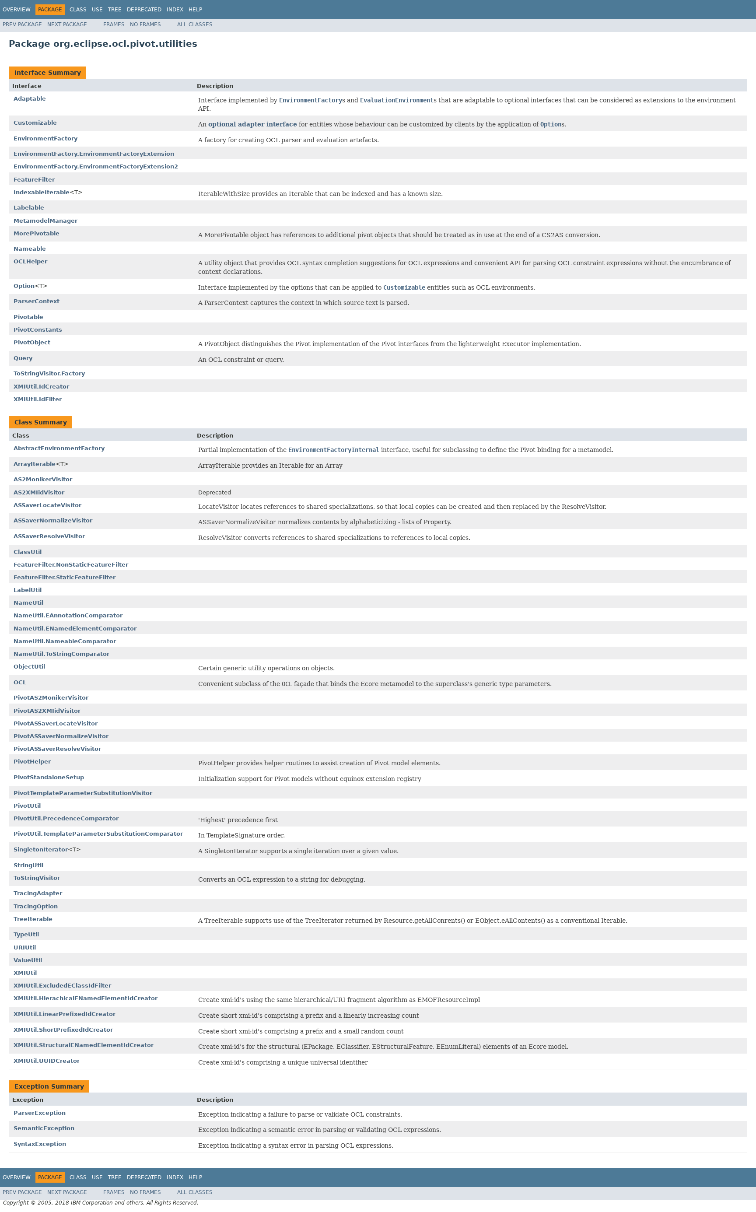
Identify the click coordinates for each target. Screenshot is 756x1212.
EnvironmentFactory (45, 138)
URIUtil (25, 947)
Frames (114, 24)
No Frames (145, 24)
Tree (115, 10)
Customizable (35, 122)
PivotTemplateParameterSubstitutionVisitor (83, 793)
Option (24, 286)
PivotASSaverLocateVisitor (56, 723)
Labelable (29, 207)
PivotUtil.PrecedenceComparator (66, 818)
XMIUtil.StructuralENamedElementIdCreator (84, 1045)
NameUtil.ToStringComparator (61, 654)
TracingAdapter (38, 893)
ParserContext (37, 301)
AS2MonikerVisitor (43, 479)
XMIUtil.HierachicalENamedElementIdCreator (86, 998)
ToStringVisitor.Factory (49, 373)
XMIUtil (25, 973)
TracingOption (36, 906)
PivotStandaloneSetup (49, 777)
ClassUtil (28, 552)
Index (175, 10)
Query (23, 358)
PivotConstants (38, 329)
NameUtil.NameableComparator (65, 641)
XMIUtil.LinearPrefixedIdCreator (65, 1014)
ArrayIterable (35, 464)
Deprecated (144, 10)
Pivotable (28, 317)
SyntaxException (40, 1144)
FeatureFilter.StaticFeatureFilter (65, 577)
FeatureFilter (34, 179)
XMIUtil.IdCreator (41, 386)
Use (97, 10)
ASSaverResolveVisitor (49, 536)
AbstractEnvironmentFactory (59, 448)
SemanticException (44, 1128)
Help (195, 10)
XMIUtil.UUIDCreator (47, 1061)
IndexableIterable (42, 192)
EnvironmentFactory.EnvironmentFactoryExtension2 (96, 166)
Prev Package (22, 24)
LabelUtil (28, 590)
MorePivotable (37, 233)
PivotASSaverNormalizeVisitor (61, 736)
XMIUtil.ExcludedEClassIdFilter (62, 985)
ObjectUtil (29, 666)
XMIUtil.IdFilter (38, 399)
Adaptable (30, 98)
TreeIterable (33, 919)
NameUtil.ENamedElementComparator (75, 628)
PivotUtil (27, 805)
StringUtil (28, 865)
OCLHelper (30, 261)
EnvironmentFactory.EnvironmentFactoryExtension (94, 154)
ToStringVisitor (37, 878)
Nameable (30, 248)
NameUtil (28, 602)
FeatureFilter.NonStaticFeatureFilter (71, 564)
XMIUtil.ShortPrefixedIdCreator (63, 1029)
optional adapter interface (252, 124)
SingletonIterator (41, 849)
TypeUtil (26, 934)
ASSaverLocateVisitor (47, 505)
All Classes (195, 24)
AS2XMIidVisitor (39, 492)
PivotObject (32, 342)
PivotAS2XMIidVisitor (47, 711)
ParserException (40, 1113)
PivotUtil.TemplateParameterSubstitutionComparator (98, 833)
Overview (17, 10)
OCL (20, 682)
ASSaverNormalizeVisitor (53, 520)
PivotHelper (32, 761)
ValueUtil (28, 960)
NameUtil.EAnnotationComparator (68, 615)
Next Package (67, 24)
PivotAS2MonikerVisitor (51, 697)
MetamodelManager (45, 220)
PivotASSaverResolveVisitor (57, 749)
